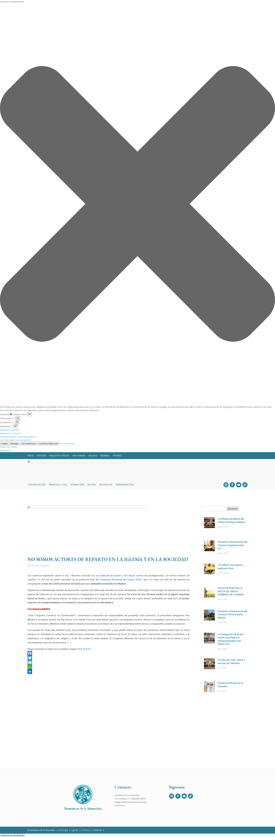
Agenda (74, 830)
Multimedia (79, 455)
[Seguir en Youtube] (238, 484)
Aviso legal (63, 830)
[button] (137, 204)
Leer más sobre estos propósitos (15, 440)
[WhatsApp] (108, 667)
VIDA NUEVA (84, 649)
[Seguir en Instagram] (226, 484)
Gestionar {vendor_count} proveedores (18, 436)
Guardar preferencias (48, 443)
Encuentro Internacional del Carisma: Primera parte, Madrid (232, 614)
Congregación (37, 485)
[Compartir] (108, 671)
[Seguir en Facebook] (232, 484)
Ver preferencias (28, 443)
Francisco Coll (58, 485)
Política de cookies (8, 447)
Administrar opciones (10, 429)
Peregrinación (125, 485)
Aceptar (4, 443)
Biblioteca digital (59, 455)
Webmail (105, 455)
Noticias (41, 455)
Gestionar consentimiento (12, 835)
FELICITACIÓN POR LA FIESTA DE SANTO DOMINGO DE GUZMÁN (230, 591)
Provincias (105, 485)
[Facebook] (108, 653)
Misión (91, 485)
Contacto (86, 830)
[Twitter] (108, 658)
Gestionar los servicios (10, 433)
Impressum (5, 450)
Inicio (31, 455)
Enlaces (93, 455)
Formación (77, 485)
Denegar (14, 443)
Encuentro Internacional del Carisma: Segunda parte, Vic (232, 545)
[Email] (108, 662)
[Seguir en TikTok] (244, 484)
